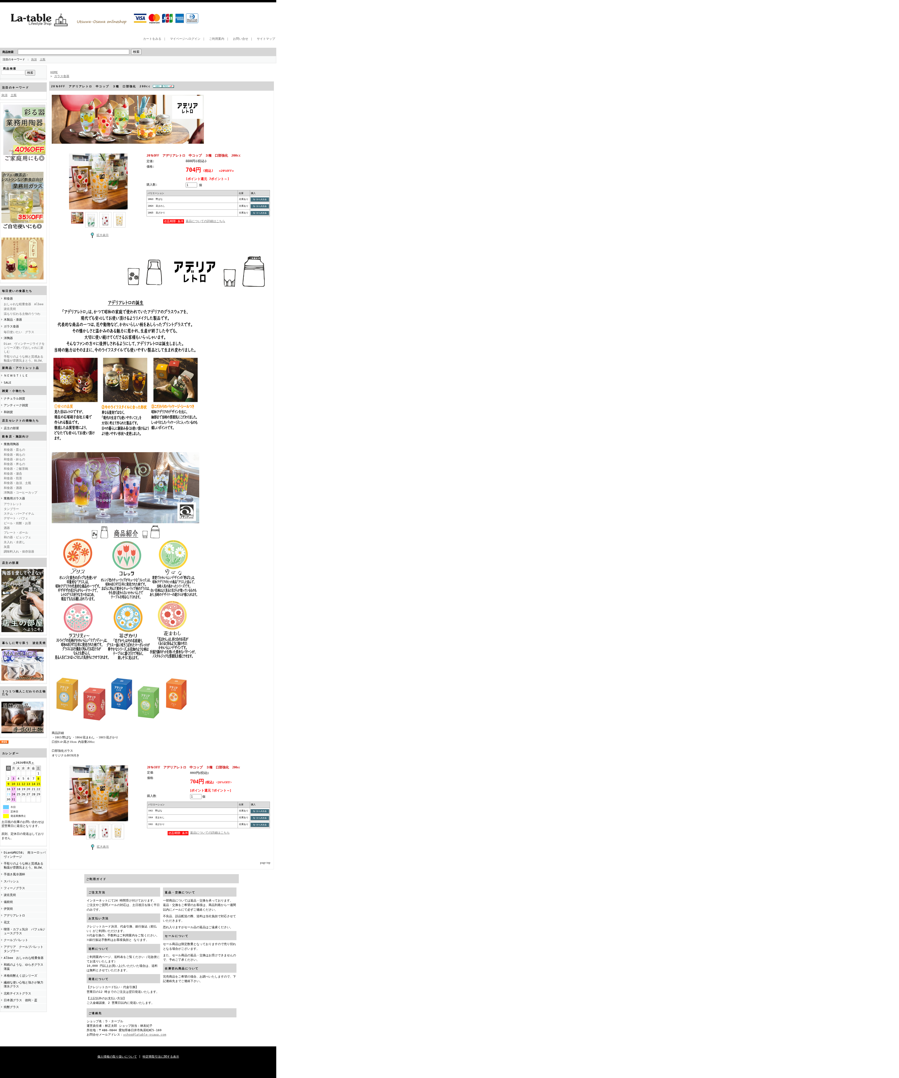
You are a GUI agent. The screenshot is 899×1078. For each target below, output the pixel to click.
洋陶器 (8, 338)
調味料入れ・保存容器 (19, 551)
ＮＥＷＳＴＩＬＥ (16, 375)
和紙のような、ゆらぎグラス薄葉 (23, 966)
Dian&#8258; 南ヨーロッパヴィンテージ (25, 854)
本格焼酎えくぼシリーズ (20, 975)
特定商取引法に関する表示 (161, 1056)
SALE (7, 382)
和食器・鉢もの (14, 459)
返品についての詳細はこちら (205, 221)
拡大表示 (102, 235)
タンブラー (11, 509)
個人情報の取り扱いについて (117, 1056)
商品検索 (8, 52)
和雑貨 (8, 412)
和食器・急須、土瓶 (17, 483)
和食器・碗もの (14, 454)
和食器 (8, 298)
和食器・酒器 (13, 488)
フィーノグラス (14, 888)
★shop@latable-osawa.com (144, 1034)
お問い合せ (240, 38)
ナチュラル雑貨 (14, 398)
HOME (54, 72)
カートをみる (152, 38)
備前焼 (8, 902)
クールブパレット (16, 940)
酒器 (7, 528)
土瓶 (42, 59)
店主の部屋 (11, 428)
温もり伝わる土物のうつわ (22, 313)
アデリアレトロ (14, 915)
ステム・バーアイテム (19, 513)
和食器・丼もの (14, 464)
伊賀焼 (8, 908)
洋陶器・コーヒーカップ (20, 492)
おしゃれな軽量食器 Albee (24, 304)
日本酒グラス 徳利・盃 (20, 1000)
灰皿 (7, 547)
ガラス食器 (11, 326)
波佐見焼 (10, 309)
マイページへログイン (185, 38)
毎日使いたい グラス (19, 332)
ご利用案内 (216, 38)
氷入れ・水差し (14, 542)
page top (265, 862)
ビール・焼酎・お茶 (17, 523)
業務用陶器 (11, 444)
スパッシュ (11, 881)
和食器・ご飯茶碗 (16, 468)
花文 (7, 922)
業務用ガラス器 (14, 498)
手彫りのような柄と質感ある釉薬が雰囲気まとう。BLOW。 (24, 358)
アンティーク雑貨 (16, 405)
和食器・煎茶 (13, 478)
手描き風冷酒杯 (14, 874)
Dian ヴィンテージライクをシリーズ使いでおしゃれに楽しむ (24, 348)
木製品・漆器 (13, 319)
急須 (34, 59)
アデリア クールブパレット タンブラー (25, 949)
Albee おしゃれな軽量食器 (24, 958)
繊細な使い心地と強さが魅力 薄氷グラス (25, 984)
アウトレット (13, 504)
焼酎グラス (11, 1007)
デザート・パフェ (16, 518)
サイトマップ (266, 38)
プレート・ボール (16, 532)
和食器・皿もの (14, 449)
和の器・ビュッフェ (17, 537)
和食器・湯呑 (13, 473)
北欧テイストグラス (17, 993)
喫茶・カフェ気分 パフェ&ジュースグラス (24, 931)
